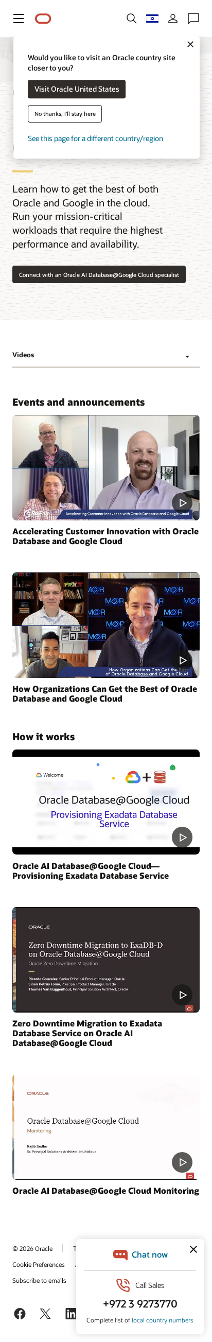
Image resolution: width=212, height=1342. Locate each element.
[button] (18, 18)
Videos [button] (23, 355)
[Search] (132, 18)
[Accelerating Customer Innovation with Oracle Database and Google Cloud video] (106, 467)
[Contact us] (193, 18)
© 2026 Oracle (32, 1248)
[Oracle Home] (43, 18)
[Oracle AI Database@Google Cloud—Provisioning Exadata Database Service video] (106, 802)
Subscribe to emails (39, 1280)
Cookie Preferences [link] (38, 1264)
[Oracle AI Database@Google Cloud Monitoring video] (106, 1127)
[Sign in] (173, 18)
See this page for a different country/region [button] (95, 139)
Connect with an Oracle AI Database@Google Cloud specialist (99, 274)
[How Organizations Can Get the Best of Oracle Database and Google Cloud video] (106, 625)
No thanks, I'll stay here (65, 114)
